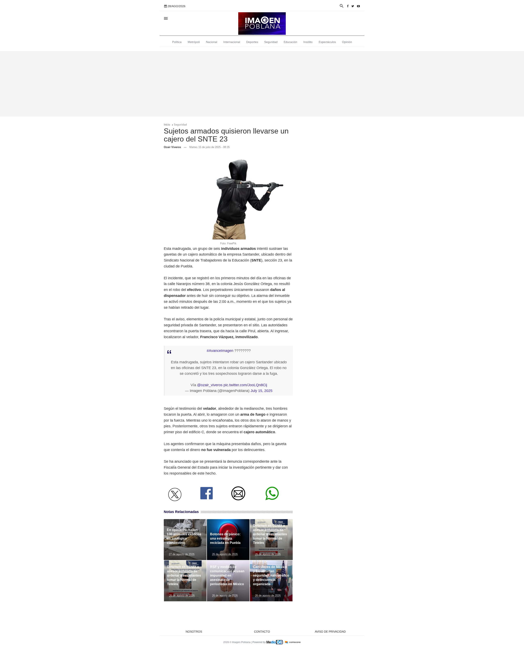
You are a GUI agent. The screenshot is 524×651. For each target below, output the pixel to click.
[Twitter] (353, 6)
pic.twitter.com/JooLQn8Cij (245, 385)
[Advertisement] (262, 83)
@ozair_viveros (209, 385)
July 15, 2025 (261, 391)
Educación (290, 42)
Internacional (231, 42)
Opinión (347, 42)
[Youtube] (358, 6)
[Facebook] (348, 6)
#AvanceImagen (220, 351)
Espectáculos (327, 42)
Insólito (308, 42)
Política (177, 42)
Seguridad (271, 42)
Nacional (211, 42)
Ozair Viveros (172, 147)
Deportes (252, 42)
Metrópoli (194, 42)
